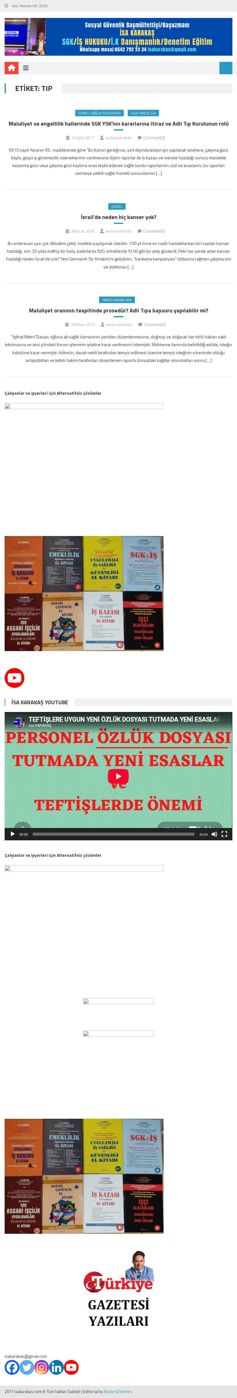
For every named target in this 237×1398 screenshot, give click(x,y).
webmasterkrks (118, 138)
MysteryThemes (118, 1391)
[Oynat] (13, 834)
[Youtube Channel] (14, 678)
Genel (117, 206)
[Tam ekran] (224, 834)
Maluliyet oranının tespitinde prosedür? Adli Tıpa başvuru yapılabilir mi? (118, 310)
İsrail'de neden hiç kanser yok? (118, 217)
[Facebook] (12, 1367)
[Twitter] (26, 1367)
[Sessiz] (214, 834)
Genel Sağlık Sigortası (99, 113)
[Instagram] (41, 1367)
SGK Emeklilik (143, 113)
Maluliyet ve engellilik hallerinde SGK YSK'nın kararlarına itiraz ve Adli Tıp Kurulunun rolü (119, 123)
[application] (118, 776)
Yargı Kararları (117, 300)
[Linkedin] (56, 1367)
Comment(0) (154, 138)
